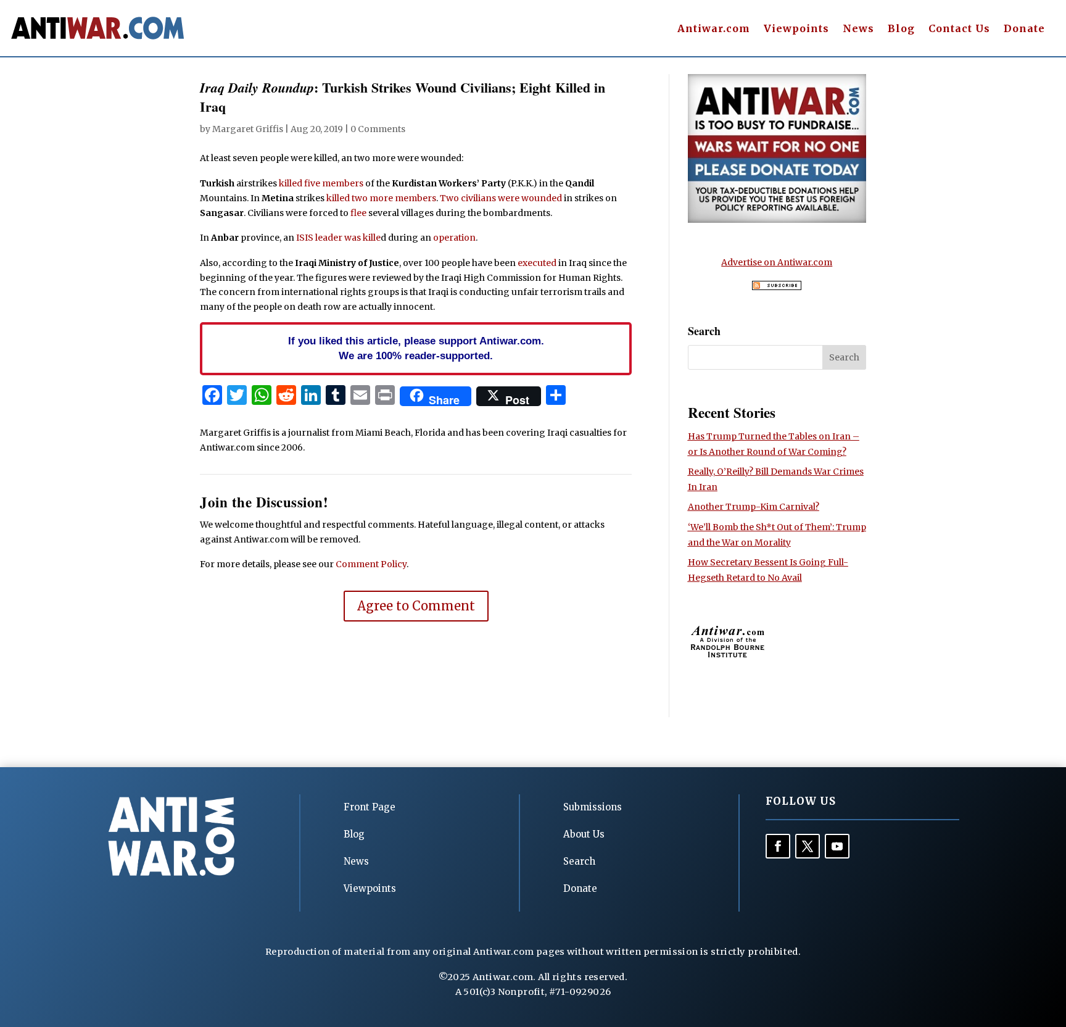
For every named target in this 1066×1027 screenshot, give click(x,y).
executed (537, 262)
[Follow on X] (807, 846)
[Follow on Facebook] (778, 846)
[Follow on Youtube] (837, 846)
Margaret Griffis (247, 129)
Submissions (592, 807)
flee (358, 212)
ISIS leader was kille (338, 237)
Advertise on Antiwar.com (776, 262)
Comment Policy (371, 564)
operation (454, 237)
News (858, 29)
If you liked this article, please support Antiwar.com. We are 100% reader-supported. (416, 348)
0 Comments (377, 129)
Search (579, 861)
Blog (901, 29)
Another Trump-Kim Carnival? (753, 506)
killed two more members (381, 198)
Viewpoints (796, 29)
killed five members (321, 183)
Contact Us (959, 29)
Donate (1024, 29)
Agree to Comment (416, 605)
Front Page (369, 807)
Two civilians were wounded (501, 198)
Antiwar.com (713, 29)
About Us (584, 834)
